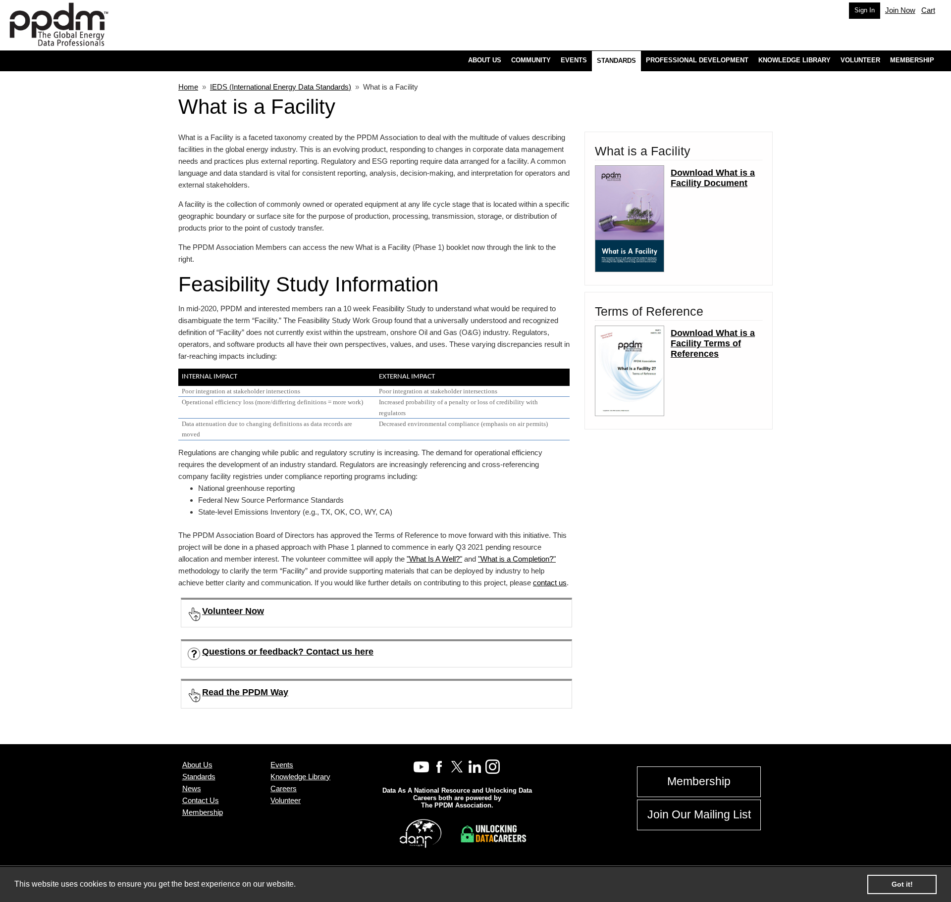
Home (188, 87)
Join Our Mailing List (699, 814)
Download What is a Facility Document (713, 178)
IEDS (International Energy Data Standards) (280, 87)
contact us (550, 582)
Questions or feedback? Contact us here (287, 652)
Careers (283, 788)
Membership (202, 812)
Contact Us (200, 800)
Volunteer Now (233, 611)
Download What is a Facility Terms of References (713, 343)
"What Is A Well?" (434, 559)
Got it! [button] (902, 884)
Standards (198, 776)
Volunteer (285, 800)
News (191, 788)
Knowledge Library (300, 776)
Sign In (864, 10)
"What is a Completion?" (517, 559)
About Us (197, 764)
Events (281, 764)
